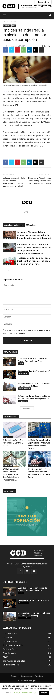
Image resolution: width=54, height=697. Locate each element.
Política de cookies (26, 676)
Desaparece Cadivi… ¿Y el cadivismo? (34, 371)
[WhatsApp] (23, 50)
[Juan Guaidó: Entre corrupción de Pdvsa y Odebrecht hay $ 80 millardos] (9, 361)
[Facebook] (5, 50)
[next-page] (8, 270)
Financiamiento (23, 373)
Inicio (4, 21)
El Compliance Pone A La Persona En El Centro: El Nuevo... (13, 443)
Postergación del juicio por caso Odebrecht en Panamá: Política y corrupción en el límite (33, 261)
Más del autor (32, 225)
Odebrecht (13, 21)
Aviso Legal (39, 676)
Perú (13, 25)
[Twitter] (11, 50)
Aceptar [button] (44, 693)
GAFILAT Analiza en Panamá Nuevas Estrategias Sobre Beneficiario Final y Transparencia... (11, 474)
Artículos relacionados (13, 225)
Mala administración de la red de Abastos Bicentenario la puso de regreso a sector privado (14, 182)
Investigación (23, 401)
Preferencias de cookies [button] (25, 692)
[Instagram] (20, 571)
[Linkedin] (29, 50)
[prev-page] (4, 270)
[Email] (35, 50)
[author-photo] (27, 208)
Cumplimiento (7, 437)
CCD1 (7, 46)
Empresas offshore (25, 388)
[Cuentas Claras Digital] (27, 6)
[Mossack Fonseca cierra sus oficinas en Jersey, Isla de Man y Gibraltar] (9, 386)
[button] (4, 15)
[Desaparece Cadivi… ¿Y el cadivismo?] (9, 374)
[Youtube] (34, 571)
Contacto (14, 676)
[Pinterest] (17, 50)
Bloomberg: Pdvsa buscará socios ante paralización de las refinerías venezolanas (39, 181)
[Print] (41, 50)
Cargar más (26, 408)
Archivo (21, 363)
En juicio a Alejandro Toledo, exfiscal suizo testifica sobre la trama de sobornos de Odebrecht (34, 235)
